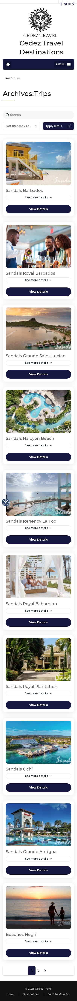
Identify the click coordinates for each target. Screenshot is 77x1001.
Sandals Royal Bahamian (31, 603)
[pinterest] (72, 1)
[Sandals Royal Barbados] (38, 246)
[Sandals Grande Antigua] (38, 824)
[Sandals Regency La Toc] (38, 494)
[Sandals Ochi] (38, 742)
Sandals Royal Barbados (30, 273)
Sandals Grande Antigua (31, 851)
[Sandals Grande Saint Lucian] (38, 329)
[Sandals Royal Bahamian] (38, 576)
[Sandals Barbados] (38, 163)
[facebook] (60, 1)
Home (11, 994)
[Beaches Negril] (38, 907)
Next (45, 970)
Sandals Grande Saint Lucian (36, 355)
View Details (38, 209)
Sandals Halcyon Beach (30, 438)
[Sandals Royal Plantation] (38, 659)
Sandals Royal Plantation (31, 686)
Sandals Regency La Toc (31, 521)
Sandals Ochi (19, 769)
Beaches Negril (22, 934)
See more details (36, 197)
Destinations (31, 994)
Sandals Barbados (24, 190)
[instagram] (68, 1)
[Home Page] (8, 64)
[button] (5, 502)
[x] (64, 1)
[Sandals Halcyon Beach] (38, 411)
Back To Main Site (59, 994)
